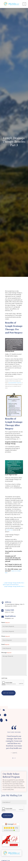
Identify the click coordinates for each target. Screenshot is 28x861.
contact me (9, 530)
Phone (5, 636)
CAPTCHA (4, 678)
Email (5, 644)
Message (6, 652)
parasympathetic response (15, 382)
